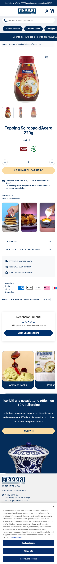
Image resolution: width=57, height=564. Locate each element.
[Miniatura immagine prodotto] (8, 112)
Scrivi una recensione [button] (28, 333)
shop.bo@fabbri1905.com (16, 500)
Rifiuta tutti (28, 551)
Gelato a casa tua (12, 29)
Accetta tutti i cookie (28, 559)
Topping (12, 44)
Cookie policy (16, 537)
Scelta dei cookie (28, 543)
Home (4, 44)
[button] (5, 162)
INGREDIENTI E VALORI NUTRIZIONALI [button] (23, 249)
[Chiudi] (54, 506)
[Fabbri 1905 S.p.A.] (27, 11)
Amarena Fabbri (33, 29)
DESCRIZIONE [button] (12, 241)
